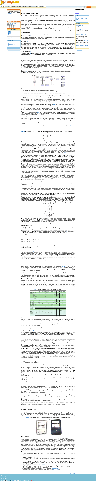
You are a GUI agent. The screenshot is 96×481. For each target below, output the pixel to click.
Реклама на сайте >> (4, 476)
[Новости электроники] (18, 480)
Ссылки (9, 38)
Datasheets (29, 480)
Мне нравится (77, 13)
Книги (9, 46)
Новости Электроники (11, 44)
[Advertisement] (13, 18)
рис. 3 (23, 195)
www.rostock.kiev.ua (56, 469)
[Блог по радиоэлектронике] (10, 480)
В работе (9, 33)
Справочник (16, 480)
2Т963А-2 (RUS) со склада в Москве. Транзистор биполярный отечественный (82, 41)
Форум (25, 480)
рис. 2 (62, 126)
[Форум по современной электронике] (23, 480)
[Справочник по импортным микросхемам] (13, 480)
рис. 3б (33, 251)
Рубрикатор (10, 37)
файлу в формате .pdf (51, 317)
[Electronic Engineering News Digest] (31, 480)
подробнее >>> (11, 13)
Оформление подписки (12, 34)
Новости (9, 32)
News (33, 480)
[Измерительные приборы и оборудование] (5, 480)
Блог (12, 480)
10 (15, 23)
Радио (9, 43)
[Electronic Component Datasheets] (27, 480)
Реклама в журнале (11, 35)
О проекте (9, 31)
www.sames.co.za (42, 464)
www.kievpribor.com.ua (55, 468)
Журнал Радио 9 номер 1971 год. (82, 29)
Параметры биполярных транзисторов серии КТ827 (82, 25)
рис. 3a (63, 266)
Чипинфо (2, 7)
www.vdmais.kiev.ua (24, 407)
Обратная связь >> (4, 478)
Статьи (9, 45)
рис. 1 (27, 71)
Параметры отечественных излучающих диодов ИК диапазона (82, 34)
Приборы (8, 480)
